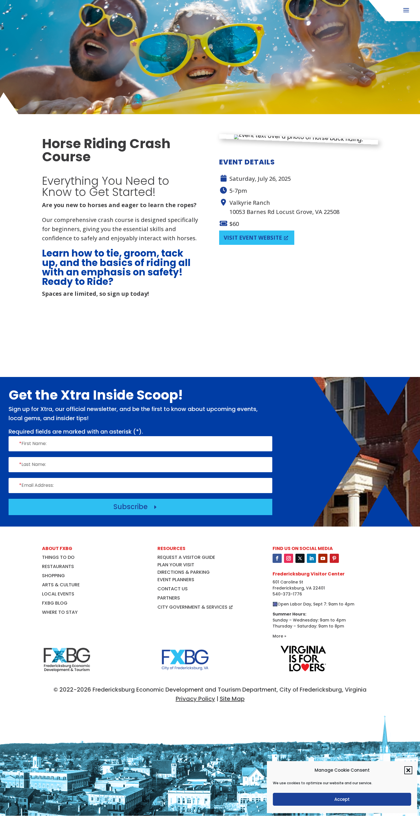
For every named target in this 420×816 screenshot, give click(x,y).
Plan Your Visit (175, 564)
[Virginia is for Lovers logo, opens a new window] (303, 672)
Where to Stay (60, 612)
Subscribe (135, 506)
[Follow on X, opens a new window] (300, 558)
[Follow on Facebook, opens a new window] (277, 558)
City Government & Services (192, 607)
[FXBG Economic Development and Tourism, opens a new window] (67, 675)
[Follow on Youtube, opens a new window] (322, 558)
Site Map (232, 699)
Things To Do (58, 557)
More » (279, 636)
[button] (408, 770)
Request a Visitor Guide (186, 557)
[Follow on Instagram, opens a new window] (288, 558)
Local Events (58, 594)
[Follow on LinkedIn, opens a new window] (311, 558)
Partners (168, 598)
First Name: (33, 443)
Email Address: (36, 485)
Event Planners (175, 579)
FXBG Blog (54, 603)
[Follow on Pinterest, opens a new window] (334, 558)
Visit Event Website (253, 237)
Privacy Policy (195, 699)
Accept (342, 799)
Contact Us (172, 588)
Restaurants (58, 566)
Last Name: (32, 464)
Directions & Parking (183, 572)
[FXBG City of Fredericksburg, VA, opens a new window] (185, 675)
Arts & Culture (61, 584)
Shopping (53, 575)
